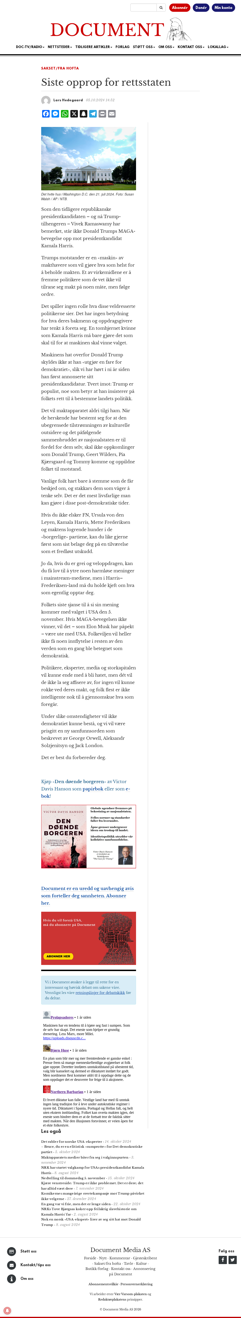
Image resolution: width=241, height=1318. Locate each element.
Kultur (141, 1263)
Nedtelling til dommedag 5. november (73, 1178)
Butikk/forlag (96, 1269)
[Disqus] (88, 1068)
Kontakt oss (190, 47)
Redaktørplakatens (112, 1299)
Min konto (223, 8)
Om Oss (165, 47)
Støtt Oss (143, 47)
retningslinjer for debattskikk (100, 993)
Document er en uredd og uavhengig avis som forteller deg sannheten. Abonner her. (87, 896)
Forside (90, 1258)
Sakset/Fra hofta (60, 69)
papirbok (93, 789)
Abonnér (180, 8)
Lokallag (217, 47)
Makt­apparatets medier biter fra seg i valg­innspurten (85, 1157)
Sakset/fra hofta (107, 1263)
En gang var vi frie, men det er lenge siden (76, 1204)
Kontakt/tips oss (35, 1265)
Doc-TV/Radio (29, 47)
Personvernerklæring (136, 1284)
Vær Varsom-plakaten (130, 1294)
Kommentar (119, 1258)
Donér (201, 8)
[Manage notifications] (7, 1310)
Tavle (128, 1263)
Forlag (123, 47)
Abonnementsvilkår (103, 1284)
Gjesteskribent (145, 1258)
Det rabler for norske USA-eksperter (71, 1142)
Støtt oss (28, 1251)
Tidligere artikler (92, 47)
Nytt (103, 1258)
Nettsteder (59, 47)
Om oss (26, 1279)
